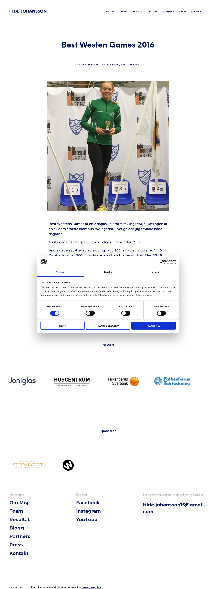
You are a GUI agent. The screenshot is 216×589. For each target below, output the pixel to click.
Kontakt (197, 11)
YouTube (86, 519)
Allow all (153, 325)
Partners (168, 11)
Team (124, 11)
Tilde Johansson (88, 65)
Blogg (153, 11)
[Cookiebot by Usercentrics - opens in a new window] (162, 262)
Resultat (138, 11)
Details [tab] (108, 272)
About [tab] (155, 272)
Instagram (88, 511)
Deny (62, 325)
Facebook (88, 502)
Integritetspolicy (91, 587)
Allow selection (108, 325)
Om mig (110, 11)
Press (182, 11)
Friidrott (135, 65)
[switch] (90, 313)
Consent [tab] (60, 272)
